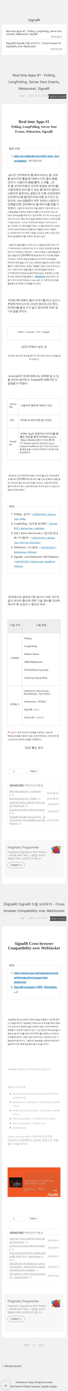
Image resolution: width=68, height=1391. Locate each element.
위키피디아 (40, 276)
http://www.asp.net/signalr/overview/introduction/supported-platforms (36, 977)
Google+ (53, 1386)
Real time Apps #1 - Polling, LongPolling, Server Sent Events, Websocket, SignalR (34, 32)
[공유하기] (18, 771)
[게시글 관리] (22, 771)
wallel (49, 1382)
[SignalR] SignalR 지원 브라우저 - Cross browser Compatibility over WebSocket (33, 45)
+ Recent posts (11, 1366)
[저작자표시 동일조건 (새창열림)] (43, 771)
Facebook (35, 1386)
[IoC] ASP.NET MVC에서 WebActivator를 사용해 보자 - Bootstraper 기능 (27, 1256)
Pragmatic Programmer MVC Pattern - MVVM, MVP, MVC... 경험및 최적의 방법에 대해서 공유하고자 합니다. (27, 855)
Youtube (45, 1386)
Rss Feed (15, 1386)
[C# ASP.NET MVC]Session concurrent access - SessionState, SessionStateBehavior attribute (27, 1266)
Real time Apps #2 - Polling (23, 798)
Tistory (30, 1382)
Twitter (26, 1386)
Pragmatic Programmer (23, 847)
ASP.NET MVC (17, 785)
